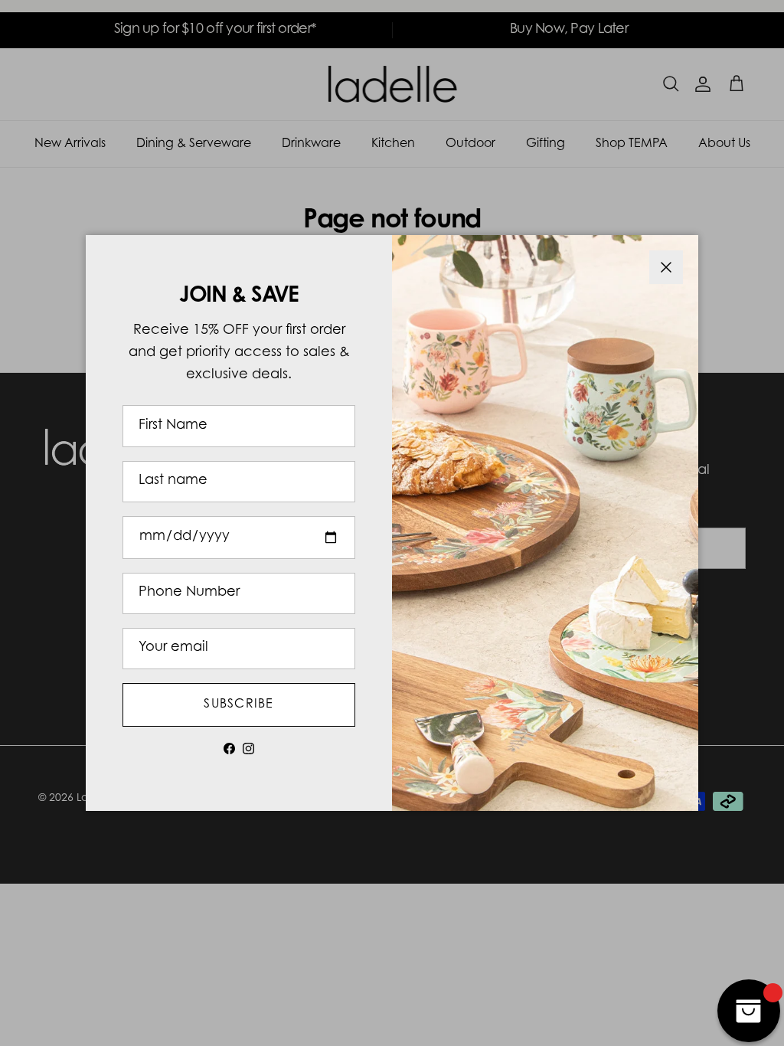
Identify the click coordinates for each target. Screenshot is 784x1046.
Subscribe (239, 704)
